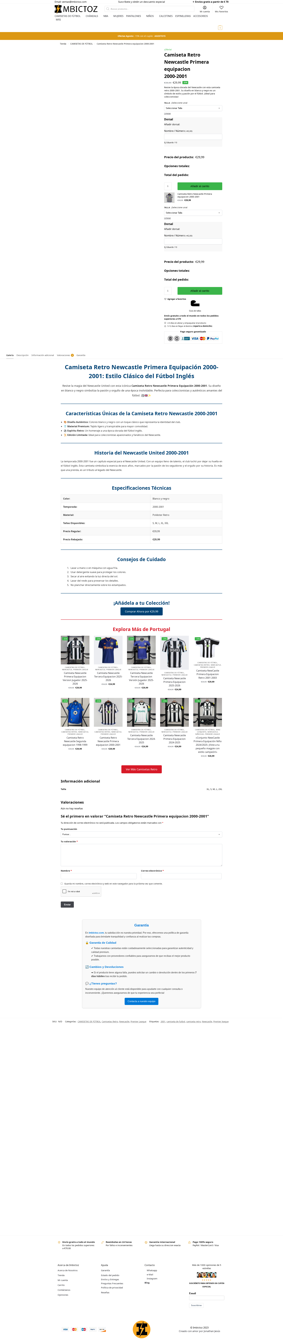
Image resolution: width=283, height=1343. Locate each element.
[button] (222, 23)
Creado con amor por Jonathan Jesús (199, 1331)
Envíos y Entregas (110, 1279)
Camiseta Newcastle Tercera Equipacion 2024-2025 (141, 739)
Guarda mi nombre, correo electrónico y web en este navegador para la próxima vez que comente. (113, 883)
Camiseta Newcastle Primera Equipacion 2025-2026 (174, 682)
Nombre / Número (178, 131)
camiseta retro (193, 1021)
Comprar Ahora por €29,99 (141, 611)
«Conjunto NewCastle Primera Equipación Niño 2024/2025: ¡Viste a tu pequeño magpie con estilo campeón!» (208, 745)
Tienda (63, 43)
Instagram (152, 1278)
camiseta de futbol (176, 1021)
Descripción (22, 355)
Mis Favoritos (221, 11)
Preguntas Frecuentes (112, 1283)
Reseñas (105, 1292)
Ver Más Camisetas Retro (141, 769)
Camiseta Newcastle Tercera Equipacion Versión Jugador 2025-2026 (141, 678)
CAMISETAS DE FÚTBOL (81, 43)
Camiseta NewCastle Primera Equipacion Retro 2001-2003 (207, 674)
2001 (163, 1021)
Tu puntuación (69, 828)
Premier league (221, 1021)
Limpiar (167, 113)
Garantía (81, 355)
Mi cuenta (205, 11)
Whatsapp (152, 1270)
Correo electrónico (152, 870)
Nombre (66, 870)
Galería (10, 355)
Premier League (80, 669)
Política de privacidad (112, 1287)
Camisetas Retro (202, 665)
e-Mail (150, 1274)
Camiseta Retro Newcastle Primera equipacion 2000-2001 (108, 741)
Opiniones (63, 1294)
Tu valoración (69, 841)
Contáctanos (64, 1289)
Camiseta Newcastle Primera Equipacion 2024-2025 (174, 739)
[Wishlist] (85, 640)
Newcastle (67, 669)
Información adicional (42, 355)
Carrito (61, 1284)
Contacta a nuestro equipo (141, 1001)
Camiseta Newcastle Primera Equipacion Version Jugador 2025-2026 (75, 678)
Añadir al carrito (199, 186)
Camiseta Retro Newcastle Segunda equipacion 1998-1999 (75, 741)
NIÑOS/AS (199, 734)
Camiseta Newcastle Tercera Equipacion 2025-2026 (108, 676)
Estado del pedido (110, 1275)
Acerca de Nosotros (68, 1270)
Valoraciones (65, 355)
